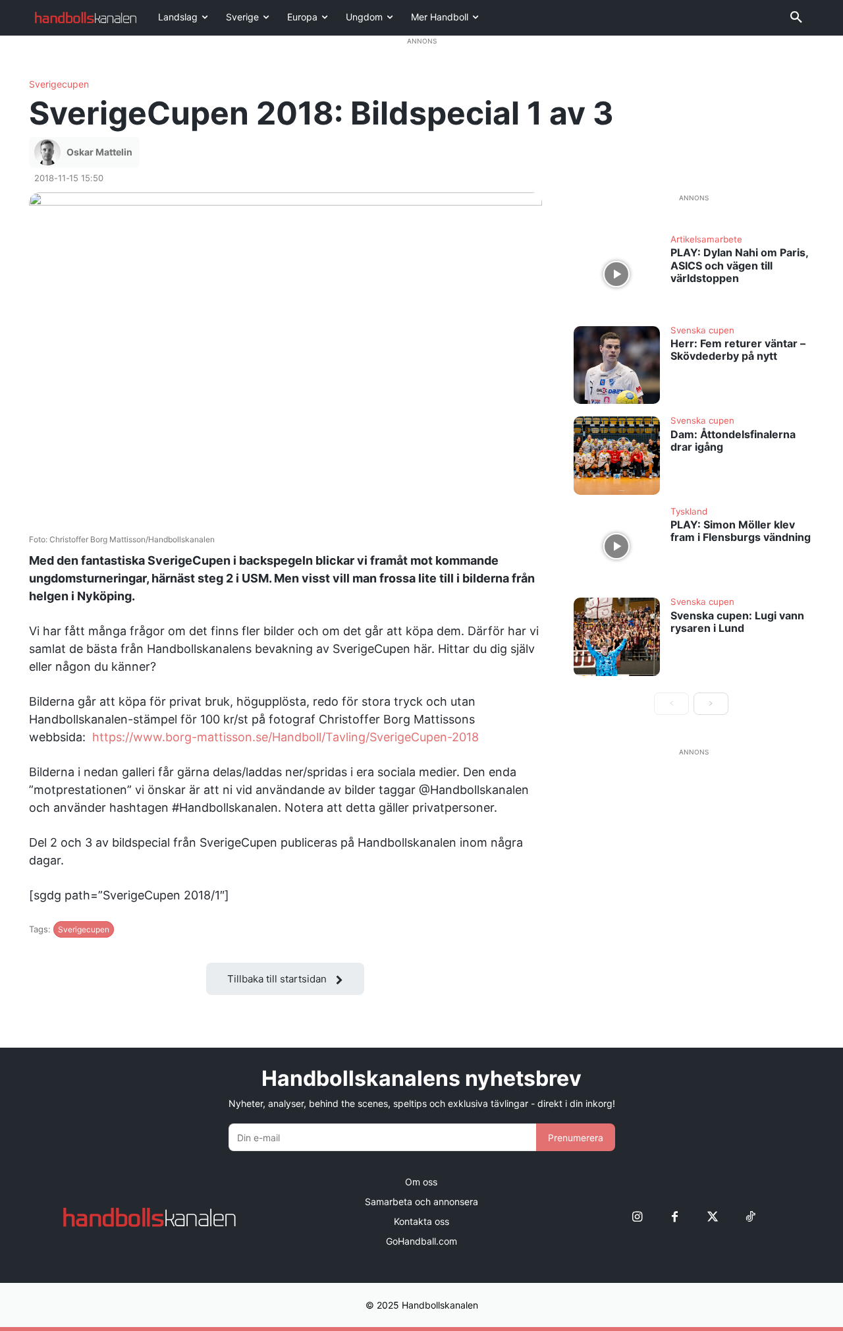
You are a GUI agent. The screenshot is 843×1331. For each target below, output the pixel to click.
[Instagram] (637, 1217)
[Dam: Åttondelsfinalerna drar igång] (617, 455)
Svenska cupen (702, 330)
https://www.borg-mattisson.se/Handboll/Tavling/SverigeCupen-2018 (285, 737)
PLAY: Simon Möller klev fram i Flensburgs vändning (740, 531)
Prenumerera (575, 1137)
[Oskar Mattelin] (49, 152)
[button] (796, 18)
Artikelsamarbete (706, 239)
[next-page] (710, 704)
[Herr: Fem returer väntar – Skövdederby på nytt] (617, 365)
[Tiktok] (750, 1217)
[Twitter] (712, 1217)
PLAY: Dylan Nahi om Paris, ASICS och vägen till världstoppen (739, 265)
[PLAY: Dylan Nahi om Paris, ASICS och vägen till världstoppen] (617, 274)
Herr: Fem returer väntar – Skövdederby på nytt (737, 349)
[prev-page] (671, 704)
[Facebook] (675, 1217)
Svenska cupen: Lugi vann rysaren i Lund (737, 622)
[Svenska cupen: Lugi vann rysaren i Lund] (617, 636)
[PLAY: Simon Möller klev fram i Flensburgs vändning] (617, 546)
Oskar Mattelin (99, 151)
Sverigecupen (59, 84)
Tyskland (688, 512)
